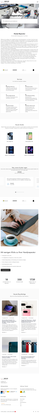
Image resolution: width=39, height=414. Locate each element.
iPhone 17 (8, 25)
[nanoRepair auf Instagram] (35, 411)
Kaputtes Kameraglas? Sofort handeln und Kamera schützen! (9, 357)
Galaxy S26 (11, 25)
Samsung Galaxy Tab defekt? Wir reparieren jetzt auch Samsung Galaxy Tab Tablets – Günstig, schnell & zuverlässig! (9, 322)
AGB (20, 405)
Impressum (21, 400)
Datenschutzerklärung (23, 402)
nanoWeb (13, 411)
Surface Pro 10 (16, 25)
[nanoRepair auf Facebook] (33, 411)
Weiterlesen (4, 332)
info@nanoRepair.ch (4, 382)
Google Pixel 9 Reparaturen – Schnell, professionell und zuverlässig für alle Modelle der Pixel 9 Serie (28, 321)
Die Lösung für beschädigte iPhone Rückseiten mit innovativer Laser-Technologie (28, 357)
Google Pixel (20, 25)
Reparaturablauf (22, 399)
